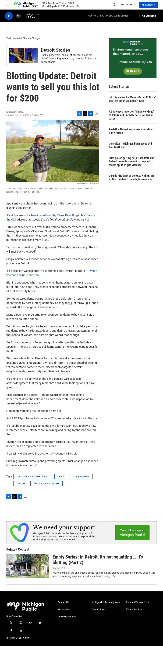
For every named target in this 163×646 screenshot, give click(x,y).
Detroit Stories (55, 50)
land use (21, 483)
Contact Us (63, 602)
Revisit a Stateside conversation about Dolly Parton (131, 131)
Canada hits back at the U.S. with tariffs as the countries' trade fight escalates (131, 177)
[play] (8, 16)
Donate (150, 5)
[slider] (23, 15)
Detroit (61, 476)
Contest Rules (99, 609)
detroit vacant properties (46, 483)
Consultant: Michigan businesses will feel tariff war (130, 145)
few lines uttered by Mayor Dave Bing (54, 215)
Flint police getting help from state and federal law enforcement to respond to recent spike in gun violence (131, 161)
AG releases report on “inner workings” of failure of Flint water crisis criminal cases (131, 115)
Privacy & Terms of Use (137, 602)
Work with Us (64, 609)
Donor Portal (129, 4)
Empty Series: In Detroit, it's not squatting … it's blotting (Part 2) (98, 559)
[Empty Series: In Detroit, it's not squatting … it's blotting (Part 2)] (27, 566)
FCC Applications (134, 609)
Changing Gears (81, 476)
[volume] (18, 16)
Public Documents (67, 617)
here (37, 275)
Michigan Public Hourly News (106, 602)
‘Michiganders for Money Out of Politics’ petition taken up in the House (132, 99)
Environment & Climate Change (23, 38)
